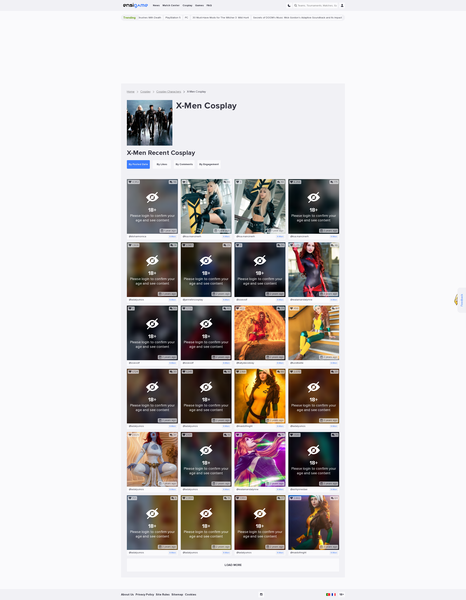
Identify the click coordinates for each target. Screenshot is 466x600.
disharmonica (137, 236)
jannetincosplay (193, 299)
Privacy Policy (145, 594)
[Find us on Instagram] (261, 594)
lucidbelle (296, 362)
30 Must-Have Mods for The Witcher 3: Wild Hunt (184, 17)
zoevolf (241, 299)
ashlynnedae (298, 489)
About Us (127, 594)
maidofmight (244, 426)
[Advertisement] (233, 52)
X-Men (172, 236)
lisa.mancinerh (192, 236)
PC (150, 17)
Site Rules (163, 594)
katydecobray (245, 362)
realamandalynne (301, 299)
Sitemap (177, 594)
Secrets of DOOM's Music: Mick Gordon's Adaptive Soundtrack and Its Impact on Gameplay (269, 17)
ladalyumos (136, 299)
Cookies (190, 594)
